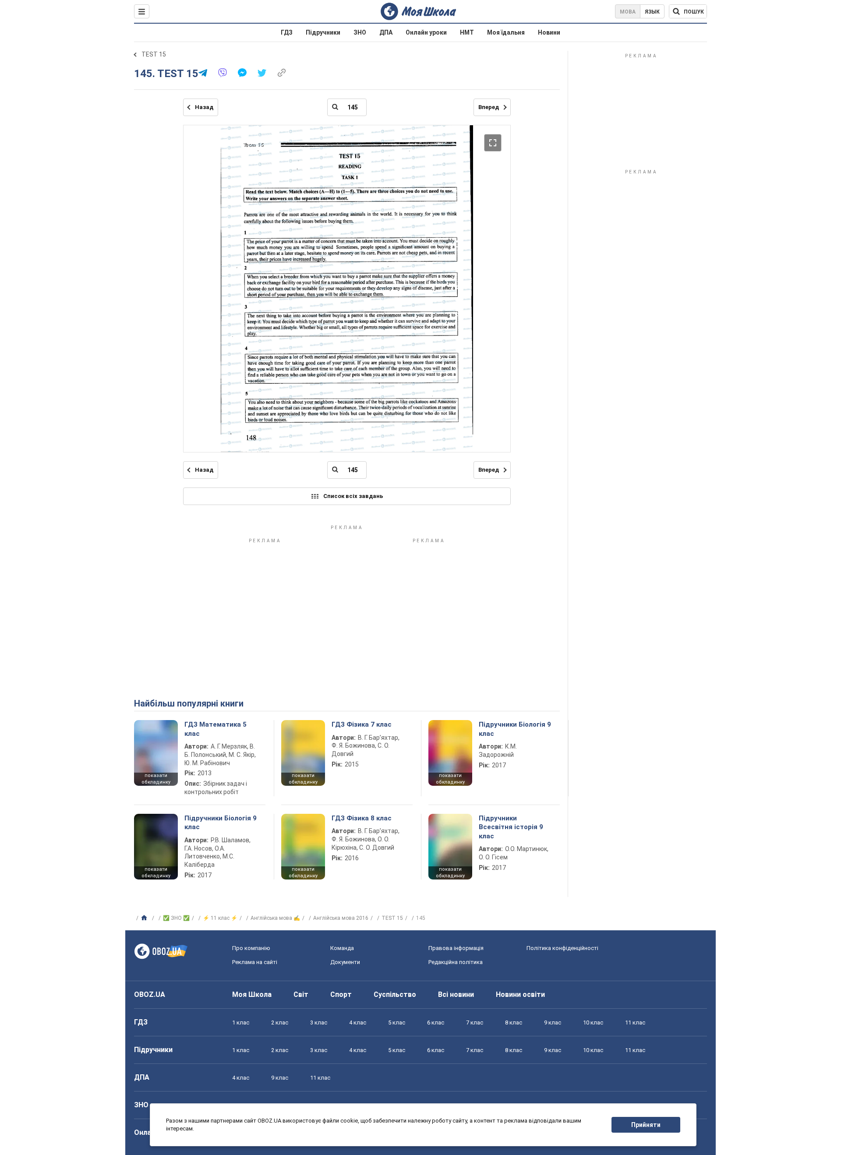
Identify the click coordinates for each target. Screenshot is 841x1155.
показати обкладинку (155, 779)
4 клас (357, 1022)
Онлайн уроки (426, 32)
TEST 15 (153, 54)
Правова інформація (456, 948)
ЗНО (359, 32)
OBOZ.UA (149, 994)
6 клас (435, 1022)
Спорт (341, 994)
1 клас (240, 1022)
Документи (345, 962)
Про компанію (251, 948)
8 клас (513, 1022)
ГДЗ (287, 32)
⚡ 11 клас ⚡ (220, 918)
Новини (549, 32)
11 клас (635, 1022)
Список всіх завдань (353, 496)
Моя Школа (252, 994)
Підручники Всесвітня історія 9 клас (511, 827)
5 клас (396, 1022)
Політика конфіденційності (562, 948)
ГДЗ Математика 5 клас (215, 729)
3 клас (318, 1022)
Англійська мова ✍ (275, 918)
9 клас (552, 1022)
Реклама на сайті (254, 962)
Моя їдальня (506, 32)
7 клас (474, 1022)
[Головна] (145, 918)
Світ (300, 994)
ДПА (385, 32)
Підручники (323, 32)
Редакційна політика (455, 962)
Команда (342, 948)
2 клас (279, 1022)
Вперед (488, 107)
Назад (204, 107)
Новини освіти (520, 994)
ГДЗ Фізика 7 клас (362, 724)
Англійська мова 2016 (340, 918)
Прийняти (646, 1124)
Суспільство (395, 994)
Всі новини (456, 994)
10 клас (593, 1022)
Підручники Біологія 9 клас (515, 729)
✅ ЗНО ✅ (176, 918)
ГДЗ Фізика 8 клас (362, 818)
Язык (652, 12)
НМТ (467, 32)
